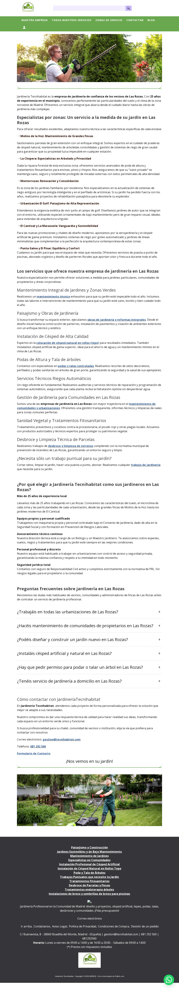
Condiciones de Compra (113, 926)
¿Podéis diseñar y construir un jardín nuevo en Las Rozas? (72, 639)
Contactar (135, 20)
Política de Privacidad (82, 926)
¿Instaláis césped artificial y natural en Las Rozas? (64, 653)
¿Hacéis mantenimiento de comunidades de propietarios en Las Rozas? (85, 625)
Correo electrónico (89, 918)
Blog (151, 20)
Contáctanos (42, 926)
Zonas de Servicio (108, 20)
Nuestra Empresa (35, 20)
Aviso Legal (59, 926)
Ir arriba (26, 926)
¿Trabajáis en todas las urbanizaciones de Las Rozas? (67, 612)
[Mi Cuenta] (24, 27)
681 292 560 (149, 934)
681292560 (89, 938)
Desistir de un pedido (145, 926)
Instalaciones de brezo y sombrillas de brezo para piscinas (89, 894)
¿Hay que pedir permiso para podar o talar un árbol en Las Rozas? (80, 667)
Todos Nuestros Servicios (71, 20)
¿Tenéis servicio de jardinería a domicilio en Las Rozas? (69, 681)
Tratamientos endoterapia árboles (89, 889)
